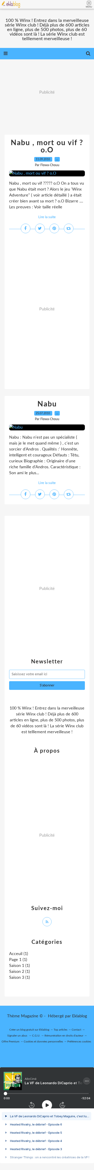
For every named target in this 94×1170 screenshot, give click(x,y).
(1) (18, 954)
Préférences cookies (79, 1041)
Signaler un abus (17, 1035)
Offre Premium (10, 1041)
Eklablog (79, 1016)
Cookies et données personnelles (43, 1041)
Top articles (60, 1029)
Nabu (47, 404)
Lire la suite (47, 217)
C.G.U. (36, 1035)
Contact (76, 1029)
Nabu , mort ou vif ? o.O (47, 146)
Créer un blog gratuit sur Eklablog (29, 1029)
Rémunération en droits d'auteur (63, 1035)
